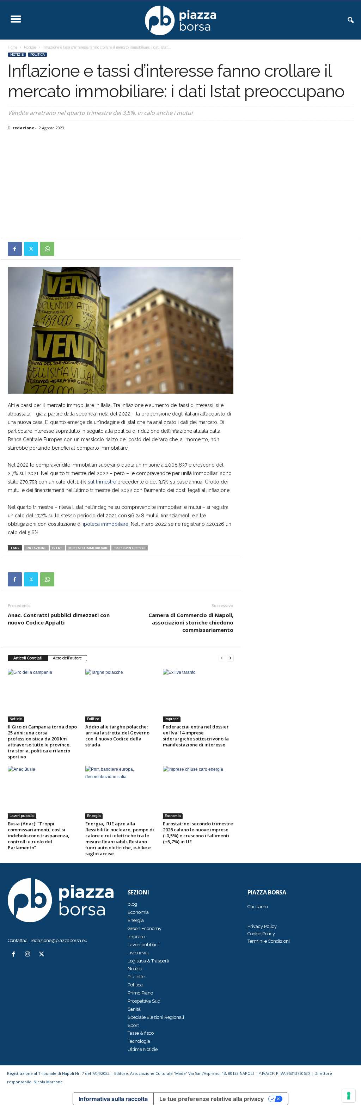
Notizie (30, 47)
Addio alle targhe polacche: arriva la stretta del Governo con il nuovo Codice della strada (117, 736)
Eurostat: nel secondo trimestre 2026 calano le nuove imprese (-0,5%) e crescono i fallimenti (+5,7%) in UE (198, 832)
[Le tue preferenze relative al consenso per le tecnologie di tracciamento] (348, 1095)
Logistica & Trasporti (148, 961)
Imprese (172, 719)
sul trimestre (102, 482)
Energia (94, 816)
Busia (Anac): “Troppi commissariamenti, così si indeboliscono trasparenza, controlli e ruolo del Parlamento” (38, 835)
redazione (23, 127)
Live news (138, 952)
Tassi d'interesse (129, 548)
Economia (173, 816)
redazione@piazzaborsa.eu (59, 940)
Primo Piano (140, 993)
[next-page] (230, 658)
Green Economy (144, 928)
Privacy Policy (262, 926)
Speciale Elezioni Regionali (156, 1017)
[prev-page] (221, 658)
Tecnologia (139, 1041)
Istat (57, 548)
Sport (133, 1025)
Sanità (134, 1009)
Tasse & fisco (141, 1033)
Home (12, 47)
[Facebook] (15, 249)
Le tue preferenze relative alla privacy (211, 1098)
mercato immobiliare (88, 548)
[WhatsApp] (47, 249)
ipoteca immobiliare (105, 524)
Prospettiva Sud (144, 1001)
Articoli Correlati (27, 658)
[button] (350, 20)
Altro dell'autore (67, 658)
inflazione (36, 548)
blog (132, 904)
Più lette (136, 976)
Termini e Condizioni (268, 941)
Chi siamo (257, 906)
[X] (31, 249)
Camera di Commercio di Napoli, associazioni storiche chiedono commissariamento (190, 622)
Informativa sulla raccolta (113, 1098)
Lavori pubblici (22, 816)
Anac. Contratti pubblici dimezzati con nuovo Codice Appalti (59, 618)
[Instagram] (29, 955)
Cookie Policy (261, 933)
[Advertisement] (181, 185)
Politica (37, 54)
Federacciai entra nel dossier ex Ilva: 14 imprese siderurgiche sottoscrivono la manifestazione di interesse (196, 736)
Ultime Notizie (143, 1049)
